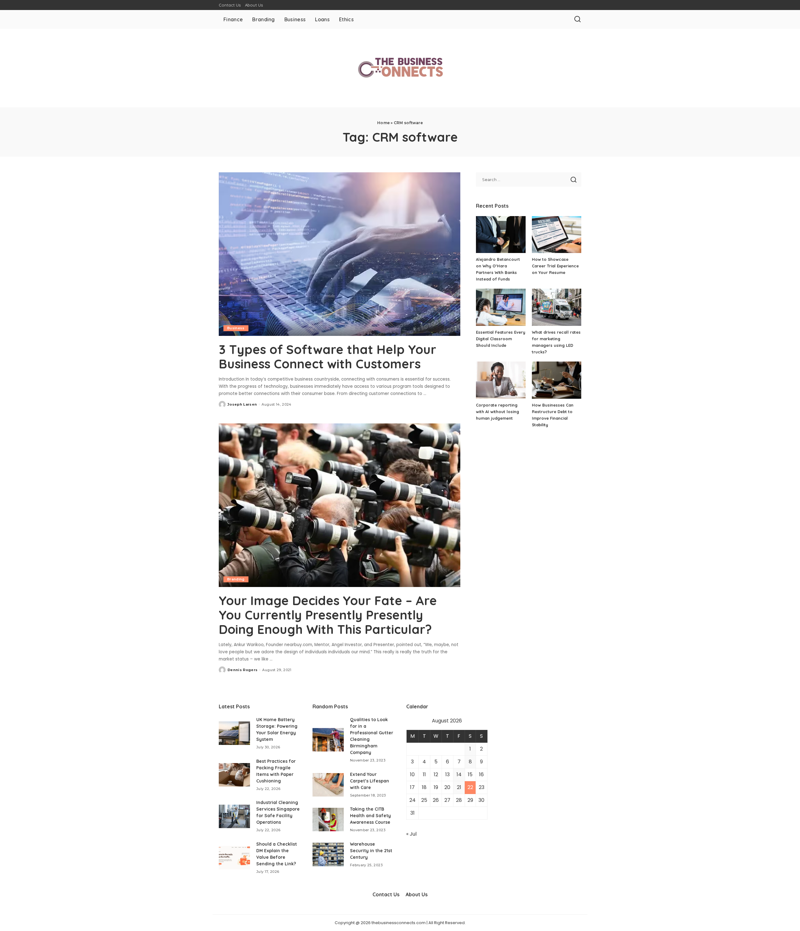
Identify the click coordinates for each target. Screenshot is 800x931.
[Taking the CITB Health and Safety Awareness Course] (328, 819)
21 (459, 787)
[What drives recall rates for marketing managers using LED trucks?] (556, 307)
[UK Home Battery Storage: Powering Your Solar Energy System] (234, 733)
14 (459, 774)
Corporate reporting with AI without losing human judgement (497, 411)
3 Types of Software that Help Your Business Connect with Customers (327, 357)
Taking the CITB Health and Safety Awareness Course (370, 815)
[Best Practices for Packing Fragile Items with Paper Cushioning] (234, 775)
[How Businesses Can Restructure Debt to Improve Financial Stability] (556, 380)
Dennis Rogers (243, 670)
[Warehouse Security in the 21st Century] (328, 854)
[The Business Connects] (400, 68)
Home (383, 122)
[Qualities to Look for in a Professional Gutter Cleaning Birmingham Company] (328, 739)
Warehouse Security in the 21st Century (371, 850)
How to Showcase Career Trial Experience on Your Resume (555, 266)
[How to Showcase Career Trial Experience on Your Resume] (556, 234)
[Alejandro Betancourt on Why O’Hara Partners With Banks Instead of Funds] (500, 234)
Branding (236, 579)
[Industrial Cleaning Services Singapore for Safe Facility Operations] (234, 816)
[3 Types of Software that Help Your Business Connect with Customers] (339, 254)
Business (236, 328)
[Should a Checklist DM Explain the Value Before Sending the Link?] (234, 857)
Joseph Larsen (242, 404)
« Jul (411, 833)
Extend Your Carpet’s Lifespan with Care (369, 781)
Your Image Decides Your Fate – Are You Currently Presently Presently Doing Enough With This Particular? (328, 615)
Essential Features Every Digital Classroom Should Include (500, 339)
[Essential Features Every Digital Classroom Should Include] (500, 307)
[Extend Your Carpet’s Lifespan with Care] (328, 785)
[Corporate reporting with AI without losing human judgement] (500, 380)
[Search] (577, 19)
